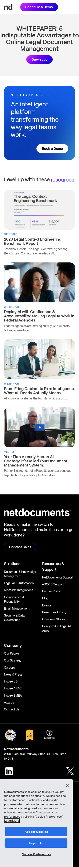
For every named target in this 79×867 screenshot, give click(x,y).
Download (39, 59)
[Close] (67, 785)
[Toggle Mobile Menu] (71, 7)
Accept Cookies (36, 831)
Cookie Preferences (36, 854)
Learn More (11, 820)
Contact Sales (20, 547)
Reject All (36, 843)
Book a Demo (52, 148)
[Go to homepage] (8, 7)
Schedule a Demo (39, 7)
